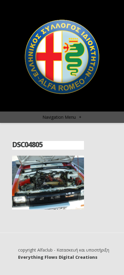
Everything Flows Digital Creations (58, 257)
